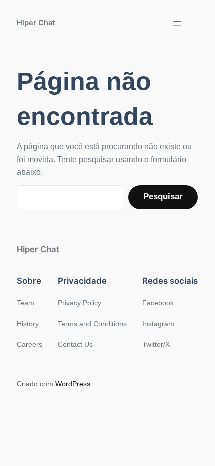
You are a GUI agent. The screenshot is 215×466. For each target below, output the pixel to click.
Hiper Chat (36, 23)
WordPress (73, 384)
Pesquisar (163, 197)
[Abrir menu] (177, 23)
